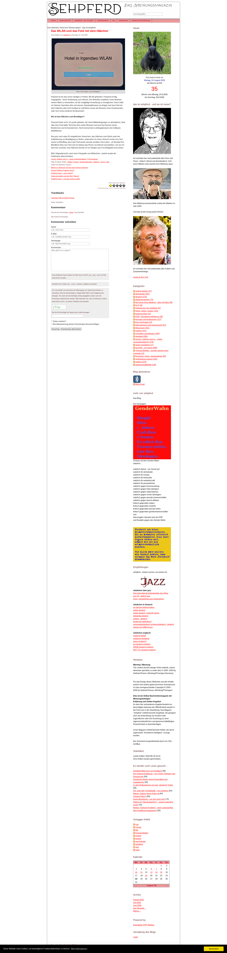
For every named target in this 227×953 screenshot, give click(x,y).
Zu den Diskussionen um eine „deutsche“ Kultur (153, 785)
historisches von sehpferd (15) (148, 308)
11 (141, 872)
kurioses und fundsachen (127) (148, 319)
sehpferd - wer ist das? (84, 20)
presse (138, 839)
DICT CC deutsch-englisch (144, 650)
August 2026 (138, 900)
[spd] (134, 847)
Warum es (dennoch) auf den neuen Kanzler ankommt (69, 167)
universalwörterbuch (141, 624)
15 (161, 872)
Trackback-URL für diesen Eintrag (62, 198)
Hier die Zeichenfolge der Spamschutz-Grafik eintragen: (71, 312)
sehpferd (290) (141, 336)
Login (135, 937)
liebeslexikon (103, 20)
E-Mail (54, 234)
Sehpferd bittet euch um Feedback (147, 771)
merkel (138, 836)
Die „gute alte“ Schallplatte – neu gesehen (150, 791)
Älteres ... (137, 911)
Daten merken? (59, 321)
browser (76, 162)
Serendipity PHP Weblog (143, 925)
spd (137, 847)
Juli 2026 (137, 903)
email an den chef (140, 277)
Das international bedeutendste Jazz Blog (150, 593)
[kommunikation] (134, 833)
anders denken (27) (143, 291)
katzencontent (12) (143, 314)
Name (53, 227)
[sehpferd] (134, 844)
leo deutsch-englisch (142, 644)
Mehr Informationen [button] (79, 949)
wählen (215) (140, 362)
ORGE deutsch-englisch (143, 647)
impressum (123, 20)
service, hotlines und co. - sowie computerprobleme (68, 159)
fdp (136, 830)
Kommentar (56, 247)
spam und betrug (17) (144, 345)
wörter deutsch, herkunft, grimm (146, 613)
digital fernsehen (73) (144, 300)
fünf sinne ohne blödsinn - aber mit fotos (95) (154, 302)
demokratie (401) (142, 294)
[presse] (134, 839)
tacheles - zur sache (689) (146, 348)
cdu (137, 824)
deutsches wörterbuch (142, 622)
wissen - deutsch (140, 619)
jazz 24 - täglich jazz (141, 596)
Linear (71, 212)
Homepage (55, 241)
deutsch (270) (141, 297)
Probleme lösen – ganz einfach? (62, 173)
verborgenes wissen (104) (146, 359)
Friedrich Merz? (140, 796)
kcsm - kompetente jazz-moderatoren (148, 599)
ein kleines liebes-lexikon (143, 607)
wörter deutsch (139, 610)
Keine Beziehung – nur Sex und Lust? (149, 799)
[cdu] (134, 824)
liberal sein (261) (142, 328)
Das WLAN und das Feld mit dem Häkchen (79, 30)
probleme (96, 162)
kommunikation (141, 833)
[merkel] (134, 836)
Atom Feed (140, 384)
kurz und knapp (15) (143, 322)
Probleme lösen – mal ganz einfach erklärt (65, 179)
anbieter (70, 162)
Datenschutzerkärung (141, 20)
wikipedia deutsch (140, 616)
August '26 (151, 885)
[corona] (134, 827)
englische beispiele (141, 639)
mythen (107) (140, 331)
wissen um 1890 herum (143, 627)
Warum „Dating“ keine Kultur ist (146, 794)
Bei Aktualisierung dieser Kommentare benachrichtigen (76, 324)
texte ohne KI (65, 20)
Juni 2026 (137, 905)
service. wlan (104, 162)
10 (136, 872)
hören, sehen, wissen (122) (146, 311)
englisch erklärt (139, 636)
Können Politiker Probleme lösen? (62, 170)
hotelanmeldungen (86, 162)
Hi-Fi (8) (138, 305)
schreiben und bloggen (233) (147, 334)
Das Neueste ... (139, 908)
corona (138, 827)
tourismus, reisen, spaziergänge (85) (150, 356)
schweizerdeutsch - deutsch (162, 624)
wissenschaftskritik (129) (145, 365)
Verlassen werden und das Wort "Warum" (65, 176)
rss (113, 20)
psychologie (140, 841)
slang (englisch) (139, 641)
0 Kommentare (93, 159)
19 (146, 876)
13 (151, 872)
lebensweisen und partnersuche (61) (150, 325)
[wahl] (134, 850)
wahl (137, 850)
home (53, 20)
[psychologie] (134, 841)
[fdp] (134, 830)
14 (156, 872)
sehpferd (66, 35)
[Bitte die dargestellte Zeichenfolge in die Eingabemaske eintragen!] (59, 306)
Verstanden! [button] (214, 949)
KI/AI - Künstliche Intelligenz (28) (149, 317)
